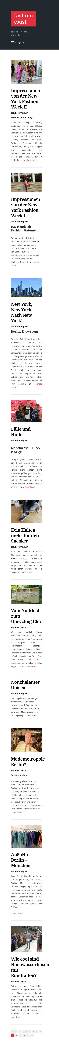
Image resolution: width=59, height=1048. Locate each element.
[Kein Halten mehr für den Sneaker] (26, 511)
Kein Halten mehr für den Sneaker (25, 535)
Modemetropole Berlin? (28, 761)
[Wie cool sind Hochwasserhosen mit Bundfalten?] (26, 939)
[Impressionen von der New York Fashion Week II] (26, 72)
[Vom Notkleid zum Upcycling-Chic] (26, 594)
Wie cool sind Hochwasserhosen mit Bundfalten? (30, 967)
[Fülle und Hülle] (26, 411)
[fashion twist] (23, 19)
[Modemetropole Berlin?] (26, 740)
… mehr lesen (28, 160)
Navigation (19, 42)
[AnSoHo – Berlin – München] (26, 836)
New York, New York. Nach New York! (21, 312)
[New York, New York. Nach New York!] (26, 287)
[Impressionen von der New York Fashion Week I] (26, 182)
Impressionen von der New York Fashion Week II (25, 98)
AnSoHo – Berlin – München (21, 859)
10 (16, 1035)
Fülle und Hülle (21, 432)
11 (20, 1035)
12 (25, 1035)
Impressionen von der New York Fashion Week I (25, 207)
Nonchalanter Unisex (25, 685)
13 (29, 1035)
